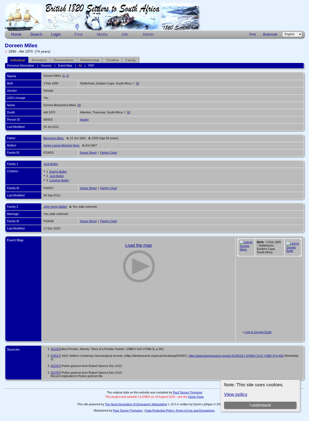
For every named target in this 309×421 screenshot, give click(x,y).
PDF (91, 65)
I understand (260, 405)
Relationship (89, 60)
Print (252, 34)
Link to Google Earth (258, 332)
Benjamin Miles (53, 138)
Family (131, 60)
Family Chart (108, 152)
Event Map (65, 65)
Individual (17, 60)
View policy (235, 394)
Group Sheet (88, 152)
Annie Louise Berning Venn (61, 145)
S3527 (55, 356)
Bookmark (270, 34)
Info (125, 34)
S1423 (55, 349)
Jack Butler (56, 176)
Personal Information (20, 65)
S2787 (55, 366)
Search (36, 34)
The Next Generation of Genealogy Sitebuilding (136, 404)
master (84, 119)
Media (102, 34)
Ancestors (39, 60)
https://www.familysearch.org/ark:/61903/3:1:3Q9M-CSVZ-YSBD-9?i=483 (236, 356)
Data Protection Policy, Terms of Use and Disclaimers (180, 410)
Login (56, 34)
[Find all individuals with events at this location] (133, 83)
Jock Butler (50, 164)
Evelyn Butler (58, 171)
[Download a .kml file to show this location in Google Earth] (292, 251)
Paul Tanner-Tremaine (187, 392)
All (80, 65)
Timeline (112, 60)
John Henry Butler (55, 206)
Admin (148, 34)
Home (16, 34)
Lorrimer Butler (59, 180)
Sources (46, 65)
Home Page (196, 397)
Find (78, 34)
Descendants (64, 60)
